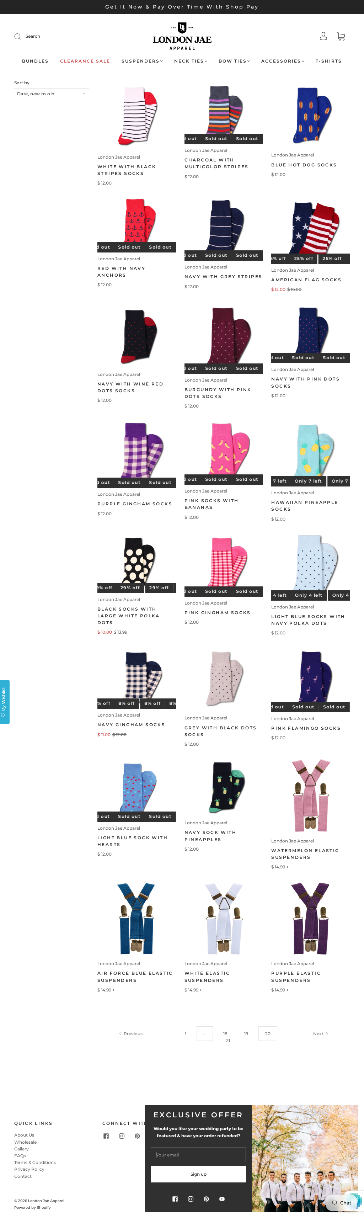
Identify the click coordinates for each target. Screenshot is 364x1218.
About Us (24, 1135)
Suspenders (141, 61)
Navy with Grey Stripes (223, 276)
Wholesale (25, 1142)
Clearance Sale (85, 61)
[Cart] (341, 37)
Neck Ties (189, 61)
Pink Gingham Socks (217, 612)
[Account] (323, 36)
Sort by (22, 83)
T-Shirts (329, 61)
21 (228, 1040)
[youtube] (222, 1199)
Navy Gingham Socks (131, 724)
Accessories (281, 61)
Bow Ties (233, 61)
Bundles (35, 61)
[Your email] (198, 1155)
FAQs (20, 1155)
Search (33, 36)
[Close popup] (350, 1113)
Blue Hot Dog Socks (304, 164)
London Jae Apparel (118, 157)
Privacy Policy (29, 1169)
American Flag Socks (306, 279)
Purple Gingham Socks (134, 503)
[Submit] (22, 36)
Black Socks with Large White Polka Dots (128, 615)
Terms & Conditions (35, 1162)
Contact (23, 1176)
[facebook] (106, 1136)
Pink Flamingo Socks (306, 728)
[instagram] (121, 1136)
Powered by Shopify (32, 1207)
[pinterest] (137, 1136)
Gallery (21, 1148)
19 (246, 1033)
